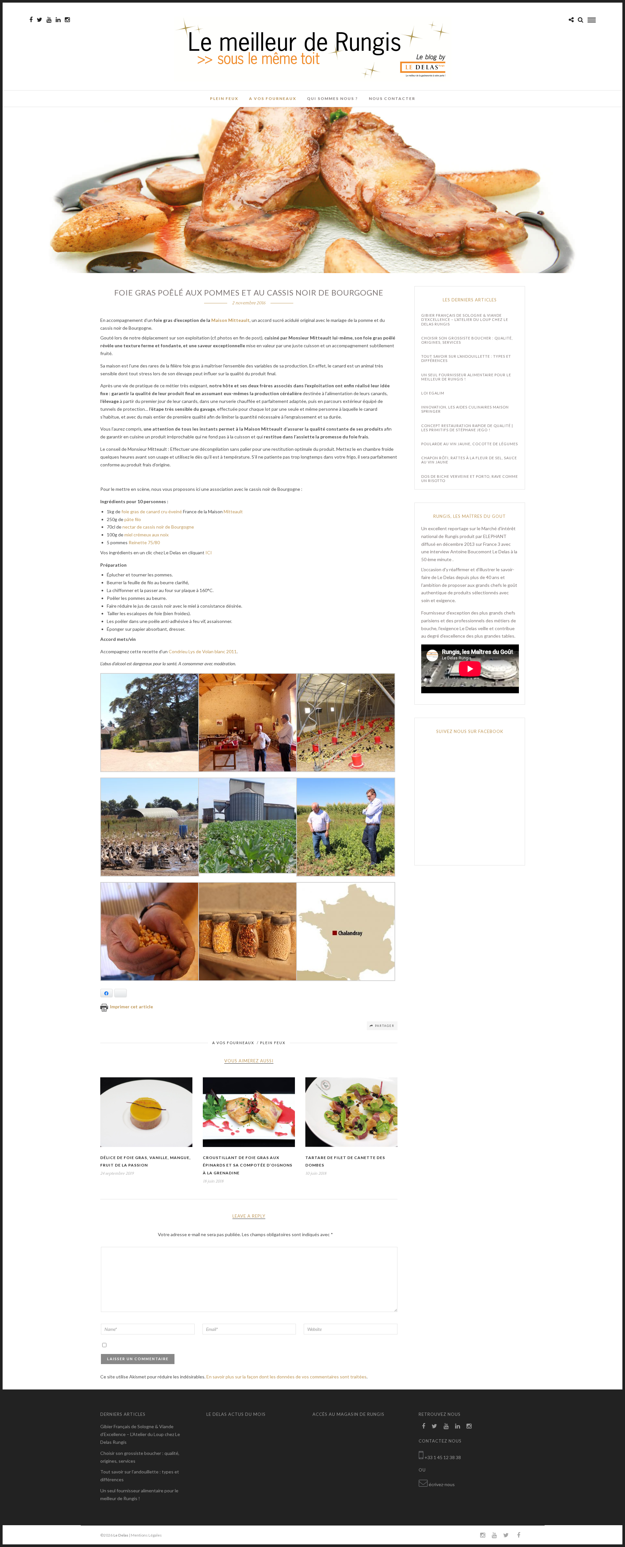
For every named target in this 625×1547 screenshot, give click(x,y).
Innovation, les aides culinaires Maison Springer (465, 409)
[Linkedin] (58, 20)
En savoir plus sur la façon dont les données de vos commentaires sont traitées (286, 1376)
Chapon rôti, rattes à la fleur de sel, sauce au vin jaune (469, 460)
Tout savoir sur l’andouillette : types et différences (466, 358)
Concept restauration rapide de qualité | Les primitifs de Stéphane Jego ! (467, 427)
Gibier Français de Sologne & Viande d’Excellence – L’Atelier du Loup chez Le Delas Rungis (464, 319)
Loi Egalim (432, 393)
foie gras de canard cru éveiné (152, 511)
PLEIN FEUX (224, 98)
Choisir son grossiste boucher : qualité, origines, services (467, 340)
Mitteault (233, 511)
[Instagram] (67, 20)
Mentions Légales (146, 1535)
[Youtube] (49, 20)
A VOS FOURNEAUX (272, 98)
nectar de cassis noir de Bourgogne (158, 527)
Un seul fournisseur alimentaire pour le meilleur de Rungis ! (466, 377)
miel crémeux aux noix (146, 534)
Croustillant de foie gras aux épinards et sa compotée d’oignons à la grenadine (247, 1165)
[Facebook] (423, 1426)
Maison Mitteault (230, 320)
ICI (208, 552)
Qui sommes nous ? (332, 98)
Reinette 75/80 (144, 542)
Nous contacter (392, 98)
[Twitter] (434, 1426)
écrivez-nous (442, 1484)
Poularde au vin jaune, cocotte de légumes (469, 444)
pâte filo (132, 519)
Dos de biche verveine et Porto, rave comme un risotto (469, 478)
